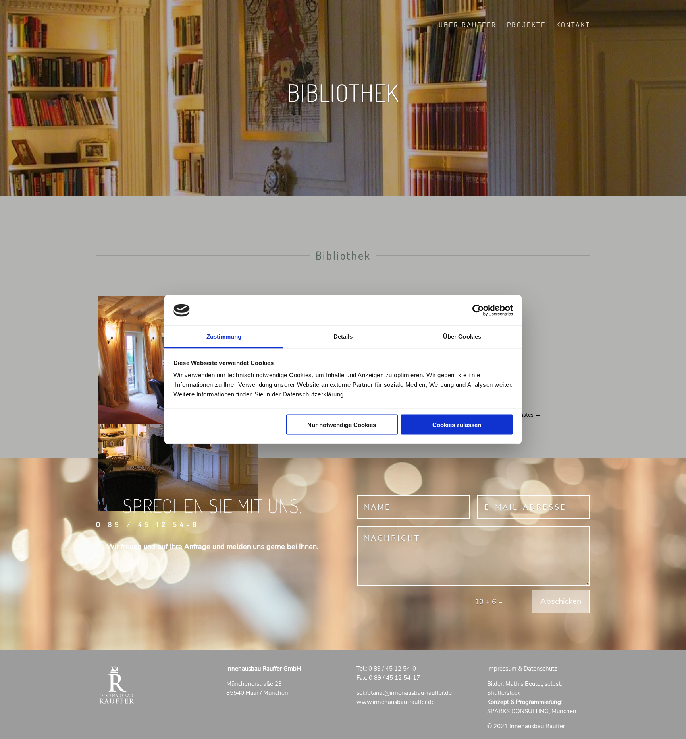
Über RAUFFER (468, 25)
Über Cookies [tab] (462, 336)
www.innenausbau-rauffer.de (395, 702)
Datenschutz (540, 669)
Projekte (526, 25)
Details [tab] (343, 336)
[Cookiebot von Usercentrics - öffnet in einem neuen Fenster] (478, 310)
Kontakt (573, 25)
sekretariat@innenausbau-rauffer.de (404, 693)
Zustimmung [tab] (224, 336)
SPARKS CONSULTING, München (531, 711)
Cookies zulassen (456, 424)
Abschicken (560, 601)
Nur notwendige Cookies (341, 424)
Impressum (501, 669)
